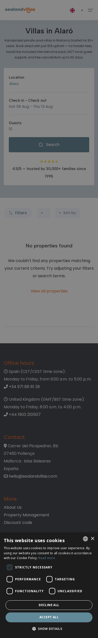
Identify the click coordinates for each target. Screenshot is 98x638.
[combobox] (85, 538)
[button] (49, 629)
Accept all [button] (49, 617)
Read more (46, 558)
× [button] (92, 539)
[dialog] (49, 585)
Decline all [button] (49, 605)
